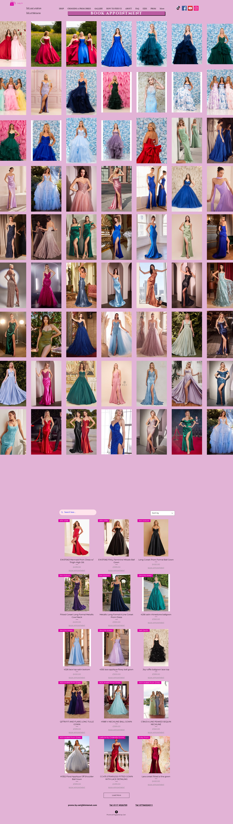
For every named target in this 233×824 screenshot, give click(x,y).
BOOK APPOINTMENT (77, 570)
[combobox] (162, 513)
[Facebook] (184, 8)
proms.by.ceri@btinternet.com (82, 805)
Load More (116, 795)
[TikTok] (178, 8)
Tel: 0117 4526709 (33, 8)
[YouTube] (190, 8)
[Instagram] (196, 8)
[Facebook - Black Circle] (116, 812)
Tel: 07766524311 (33, 12)
